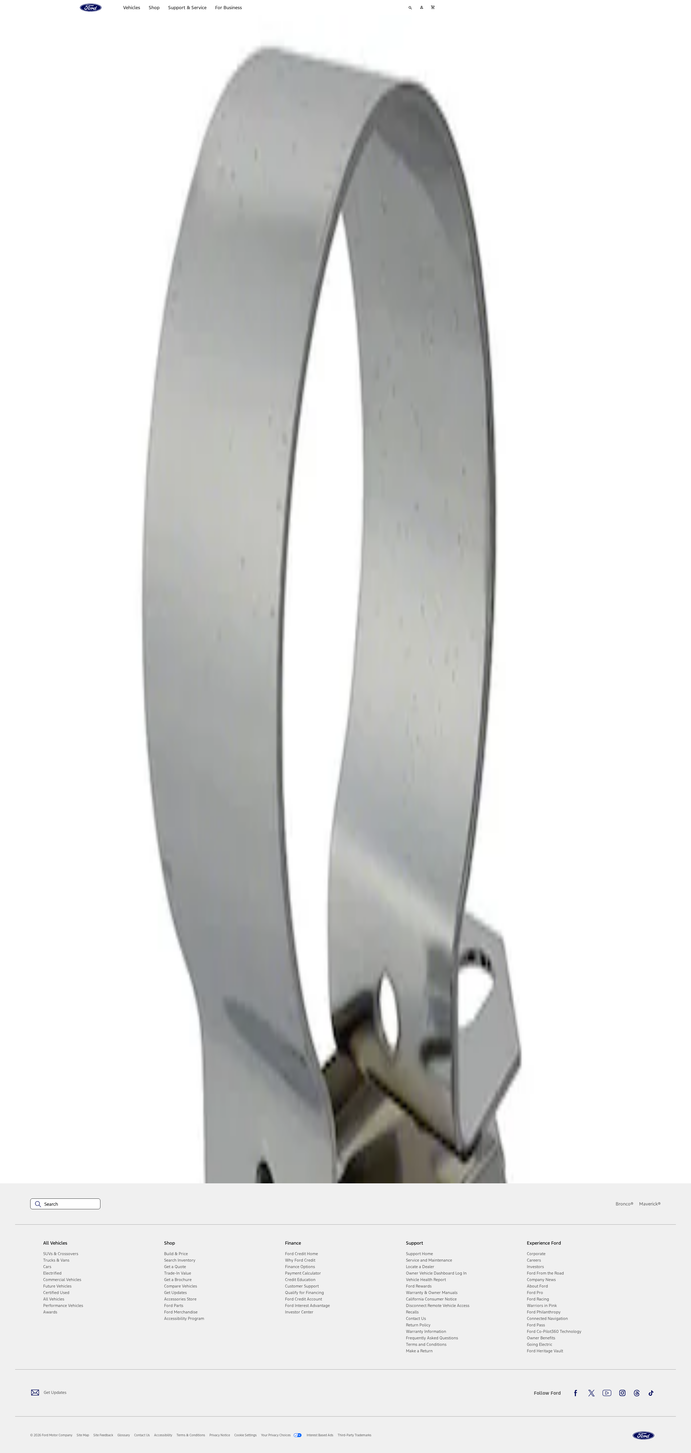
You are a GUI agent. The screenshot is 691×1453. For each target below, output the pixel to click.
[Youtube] (606, 1393)
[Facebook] (577, 1393)
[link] (83, 1435)
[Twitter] (591, 1393)
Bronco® (625, 1204)
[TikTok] (651, 1393)
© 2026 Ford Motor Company (51, 1435)
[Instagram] (622, 1393)
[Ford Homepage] (643, 1436)
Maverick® (650, 1204)
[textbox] (65, 1204)
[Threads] (637, 1393)
